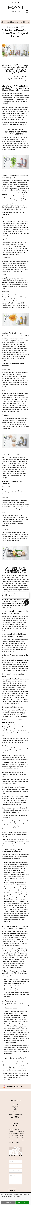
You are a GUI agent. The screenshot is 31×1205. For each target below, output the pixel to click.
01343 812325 (16, 1118)
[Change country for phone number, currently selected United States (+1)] (11, 1171)
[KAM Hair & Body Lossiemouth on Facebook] (18, 2)
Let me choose (5, 1199)
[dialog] (15, 1198)
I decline (8, 1202)
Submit (12, 1190)
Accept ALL (22, 1202)
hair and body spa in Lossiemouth (15, 107)
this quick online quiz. (19, 124)
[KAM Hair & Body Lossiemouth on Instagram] (12, 2)
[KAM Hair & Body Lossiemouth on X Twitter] (15, 2)
